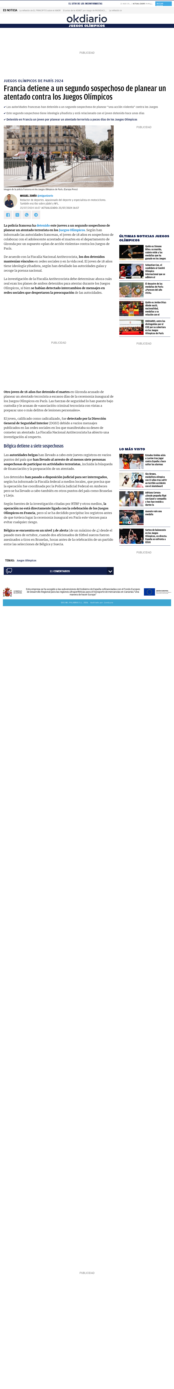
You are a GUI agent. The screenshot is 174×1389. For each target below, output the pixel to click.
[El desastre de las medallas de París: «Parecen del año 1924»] (132, 289)
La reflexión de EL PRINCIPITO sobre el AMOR (39, 10)
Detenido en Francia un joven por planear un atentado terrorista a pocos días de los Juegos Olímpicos (71, 119)
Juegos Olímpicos (72, 230)
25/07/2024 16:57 (30, 207)
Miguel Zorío (28, 195)
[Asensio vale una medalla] (132, 517)
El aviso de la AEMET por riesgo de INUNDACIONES (86, 10)
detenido (43, 225)
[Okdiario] (87, 18)
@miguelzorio (45, 195)
